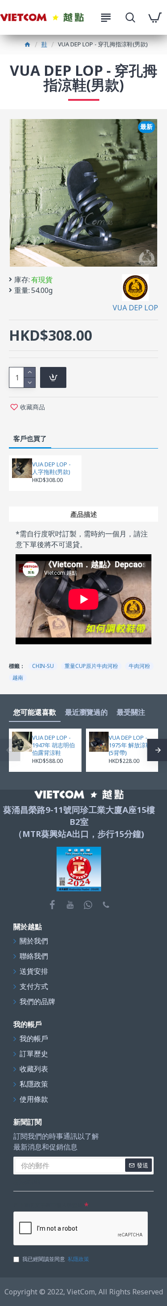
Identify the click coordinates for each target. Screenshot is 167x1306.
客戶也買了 (30, 438)
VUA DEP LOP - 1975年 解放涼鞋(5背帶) (130, 745)
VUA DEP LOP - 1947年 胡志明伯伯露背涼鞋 (53, 745)
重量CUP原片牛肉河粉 (91, 666)
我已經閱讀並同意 (55, 1259)
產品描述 (83, 514)
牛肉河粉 (139, 666)
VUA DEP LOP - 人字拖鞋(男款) (51, 468)
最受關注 (131, 712)
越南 (17, 677)
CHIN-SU (43, 666)
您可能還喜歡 (34, 712)
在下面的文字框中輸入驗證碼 (48, 1205)
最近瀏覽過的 (86, 712)
